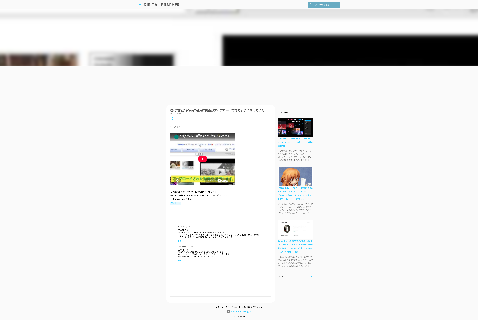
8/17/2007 (187, 226)
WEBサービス (175, 203)
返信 (179, 241)
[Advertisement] (239, 85)
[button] (171, 118)
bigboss (182, 246)
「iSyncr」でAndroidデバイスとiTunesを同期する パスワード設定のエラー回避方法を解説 (295, 142)
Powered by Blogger (240, 311)
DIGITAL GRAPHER (161, 4)
